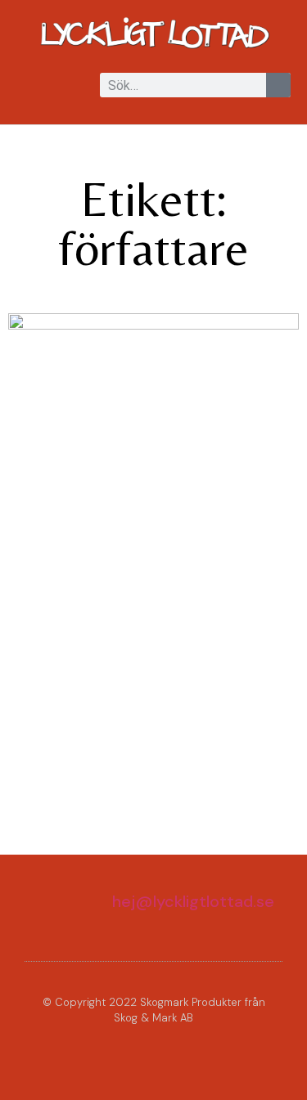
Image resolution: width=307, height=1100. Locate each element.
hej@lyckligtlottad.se (193, 901)
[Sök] (278, 85)
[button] (27, 86)
